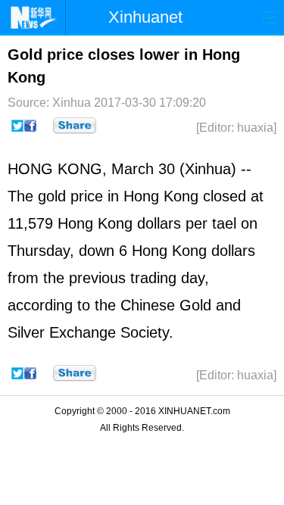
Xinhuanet (145, 17)
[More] (74, 125)
